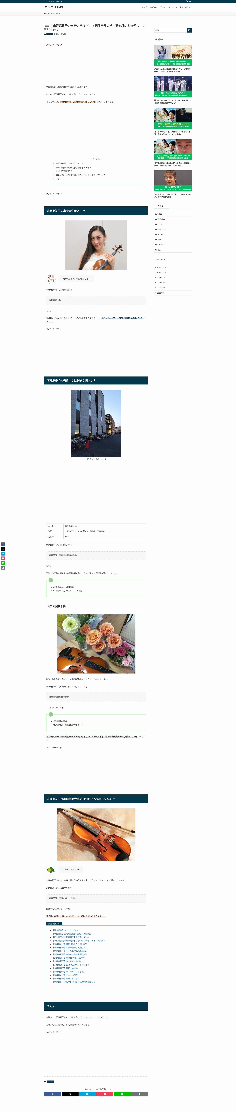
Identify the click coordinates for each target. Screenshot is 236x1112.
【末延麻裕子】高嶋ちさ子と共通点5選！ (70, 954)
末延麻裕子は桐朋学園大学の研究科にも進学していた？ (80, 175)
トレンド (49, 34)
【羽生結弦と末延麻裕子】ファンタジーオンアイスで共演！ (78, 941)
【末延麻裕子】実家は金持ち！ (66, 968)
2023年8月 (161, 288)
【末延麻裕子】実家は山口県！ (66, 975)
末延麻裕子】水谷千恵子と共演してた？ (72, 948)
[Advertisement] (96, 64)
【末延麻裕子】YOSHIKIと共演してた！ (70, 961)
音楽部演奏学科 (66, 171)
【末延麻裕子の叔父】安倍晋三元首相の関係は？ (74, 982)
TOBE (159, 214)
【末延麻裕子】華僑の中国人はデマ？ (69, 958)
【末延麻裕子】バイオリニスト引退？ (69, 972)
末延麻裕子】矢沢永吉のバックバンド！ (72, 965)
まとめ (59, 179)
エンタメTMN (53, 7)
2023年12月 (161, 267)
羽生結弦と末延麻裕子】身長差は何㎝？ (72, 937)
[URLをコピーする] (139, 1094)
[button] (52, 1094)
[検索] (190, 1)
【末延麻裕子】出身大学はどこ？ (67, 979)
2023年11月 (161, 272)
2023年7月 (161, 293)
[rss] (187, 1)
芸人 (159, 250)
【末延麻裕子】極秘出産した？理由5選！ (70, 944)
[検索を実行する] (189, 30)
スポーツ (160, 234)
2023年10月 (161, 278)
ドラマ (160, 240)
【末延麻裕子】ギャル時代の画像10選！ (70, 951)
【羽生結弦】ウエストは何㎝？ (66, 930)
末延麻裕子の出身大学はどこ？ (70, 163)
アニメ (160, 224)
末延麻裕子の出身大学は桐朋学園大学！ (73, 168)
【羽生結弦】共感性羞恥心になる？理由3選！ (72, 934)
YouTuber (161, 219)
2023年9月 (161, 283)
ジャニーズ (161, 229)
